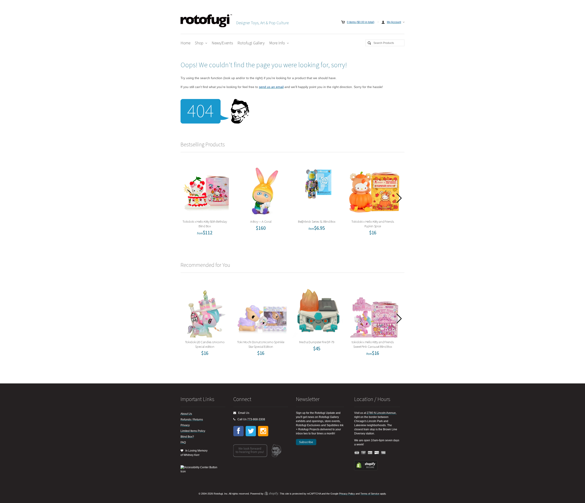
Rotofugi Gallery (251, 42)
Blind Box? (187, 436)
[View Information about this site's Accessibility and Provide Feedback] (201, 469)
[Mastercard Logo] (363, 453)
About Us (186, 413)
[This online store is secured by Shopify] (366, 469)
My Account (394, 22)
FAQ (183, 442)
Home (185, 42)
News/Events (222, 42)
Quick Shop (209, 205)
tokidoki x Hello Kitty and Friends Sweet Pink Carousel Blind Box (374, 310)
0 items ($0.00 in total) (360, 22)
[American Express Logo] (383, 453)
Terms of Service (369, 493)
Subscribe (306, 442)
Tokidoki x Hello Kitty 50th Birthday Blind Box (206, 190)
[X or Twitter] (251, 431)
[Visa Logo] (357, 453)
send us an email (271, 87)
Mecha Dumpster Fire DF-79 (318, 310)
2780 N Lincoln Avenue (381, 413)
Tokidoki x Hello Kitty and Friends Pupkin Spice (374, 190)
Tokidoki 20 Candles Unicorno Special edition (206, 311)
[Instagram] (263, 431)
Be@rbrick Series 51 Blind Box (318, 190)
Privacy (185, 425)
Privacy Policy (347, 493)
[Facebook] (238, 431)
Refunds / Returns (192, 419)
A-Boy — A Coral (262, 190)
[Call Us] (234, 419)
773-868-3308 (256, 419)
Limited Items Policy (193, 431)
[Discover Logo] (377, 453)
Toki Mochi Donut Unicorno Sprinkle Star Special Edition (262, 310)
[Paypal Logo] (370, 453)
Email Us (242, 413)
